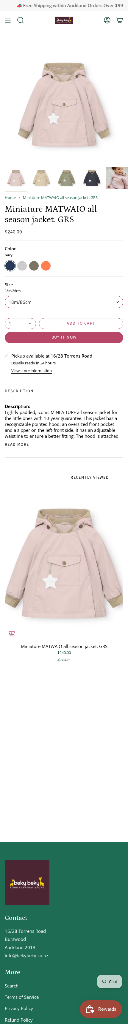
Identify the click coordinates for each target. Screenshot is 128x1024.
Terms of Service (22, 997)
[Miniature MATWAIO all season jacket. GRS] (64, 563)
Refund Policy (19, 1020)
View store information (31, 371)
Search (11, 986)
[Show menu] (8, 20)
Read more (17, 444)
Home (10, 197)
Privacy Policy (19, 1008)
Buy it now (64, 337)
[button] (20, 20)
